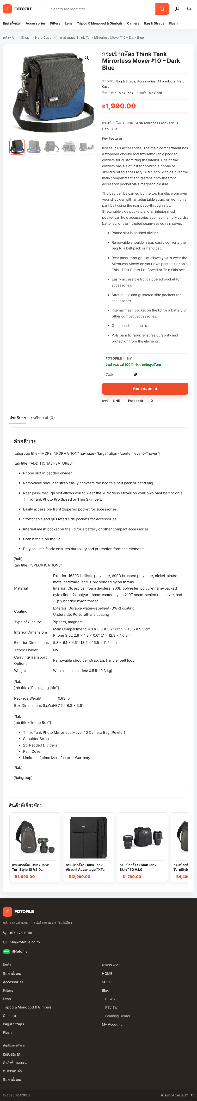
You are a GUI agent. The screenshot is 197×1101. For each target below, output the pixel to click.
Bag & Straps (154, 23)
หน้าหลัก (9, 37)
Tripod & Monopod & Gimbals (100, 23)
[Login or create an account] (177, 8)
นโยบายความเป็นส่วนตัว (177, 1095)
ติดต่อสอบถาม (145, 388)
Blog (105, 990)
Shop (25, 37)
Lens (69, 23)
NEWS (110, 999)
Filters (55, 23)
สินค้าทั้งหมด (12, 23)
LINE (116, 401)
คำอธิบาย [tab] (17, 417)
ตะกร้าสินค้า (12, 1071)
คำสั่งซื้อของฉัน (15, 1063)
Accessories (36, 23)
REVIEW (111, 1007)
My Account (112, 1024)
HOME (107, 973)
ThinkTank (154, 93)
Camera (133, 23)
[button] (86, 58)
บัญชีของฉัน (12, 1054)
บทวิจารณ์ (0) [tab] (43, 417)
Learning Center (117, 1016)
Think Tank (125, 93)
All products (166, 81)
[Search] (162, 9)
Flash (173, 23)
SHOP (106, 982)
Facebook (135, 401)
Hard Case (43, 37)
